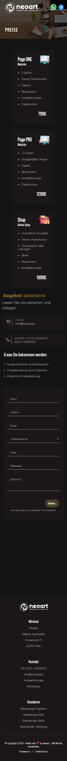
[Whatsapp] (53, 7)
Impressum (24, 751)
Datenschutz (41, 751)
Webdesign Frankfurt (33, 708)
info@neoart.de (33, 674)
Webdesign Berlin (33, 720)
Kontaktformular (33, 680)
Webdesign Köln (33, 714)
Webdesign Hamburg (33, 726)
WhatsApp (33, 686)
